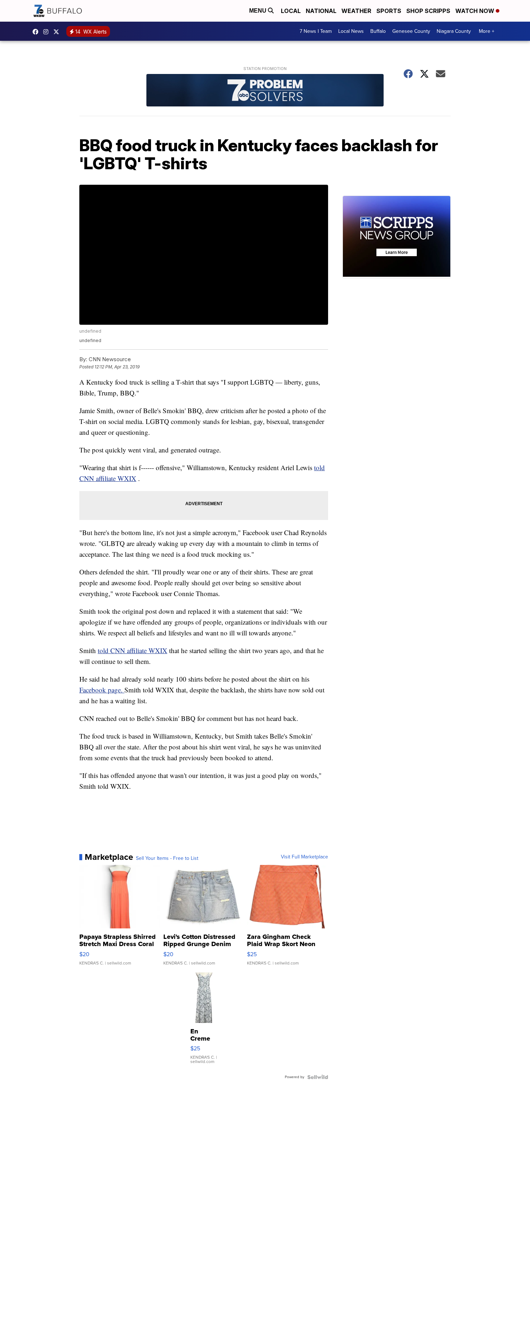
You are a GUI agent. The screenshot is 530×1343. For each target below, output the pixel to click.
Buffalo (378, 31)
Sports (388, 10)
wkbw (47, 32)
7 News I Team (316, 31)
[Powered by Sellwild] (317, 1077)
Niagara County (454, 31)
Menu (258, 11)
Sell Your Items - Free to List (167, 858)
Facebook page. (101, 689)
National (321, 10)
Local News (351, 31)
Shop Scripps (428, 10)
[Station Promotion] (265, 91)
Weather (356, 10)
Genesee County (411, 31)
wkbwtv (37, 32)
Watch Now (475, 10)
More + (486, 31)
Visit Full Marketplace (304, 856)
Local (291, 10)
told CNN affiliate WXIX (132, 650)
